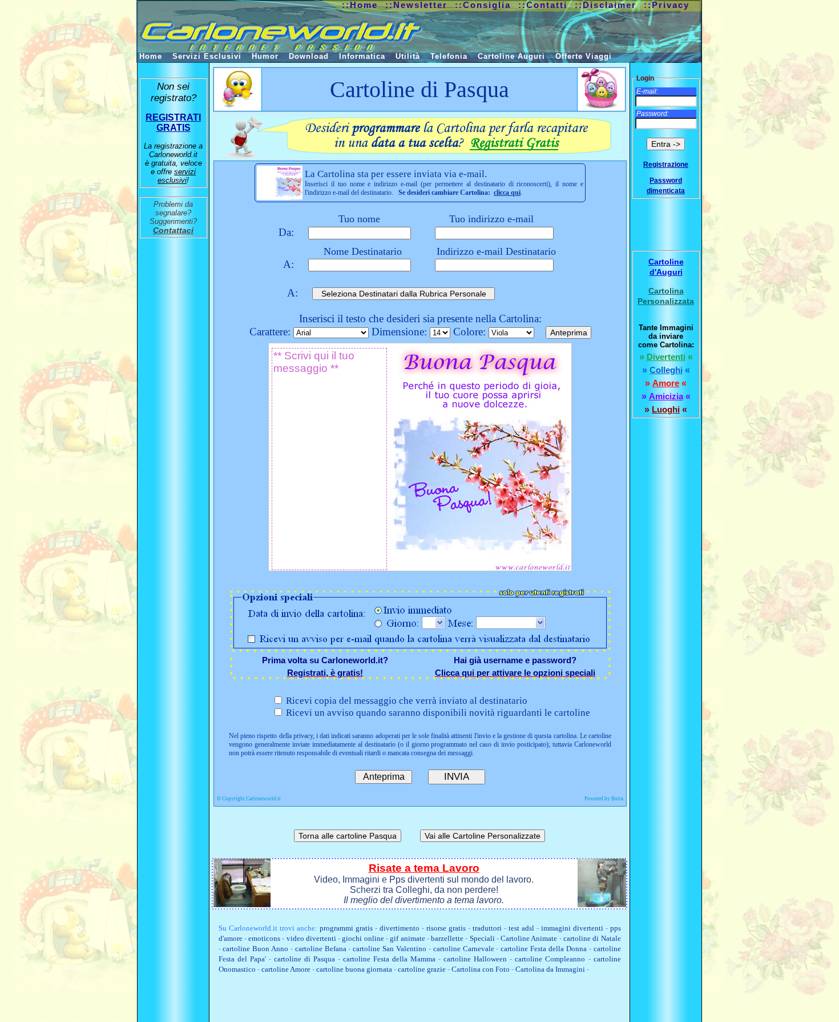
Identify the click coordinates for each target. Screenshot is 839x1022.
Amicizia (666, 396)
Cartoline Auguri (511, 56)
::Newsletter (416, 5)
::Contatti (542, 5)
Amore (665, 383)
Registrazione (665, 165)
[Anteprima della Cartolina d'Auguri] (279, 183)
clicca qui (507, 193)
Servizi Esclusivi (206, 56)
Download (309, 56)
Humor (265, 56)
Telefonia (448, 56)
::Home (360, 5)
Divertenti (666, 357)
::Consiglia (483, 5)
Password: (652, 114)
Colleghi (666, 370)
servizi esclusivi (177, 176)
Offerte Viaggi (583, 56)
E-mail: (647, 91)
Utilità (408, 56)
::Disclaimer (605, 5)
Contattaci (173, 230)
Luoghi (666, 409)
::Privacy (666, 5)
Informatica (362, 56)
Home (150, 56)
